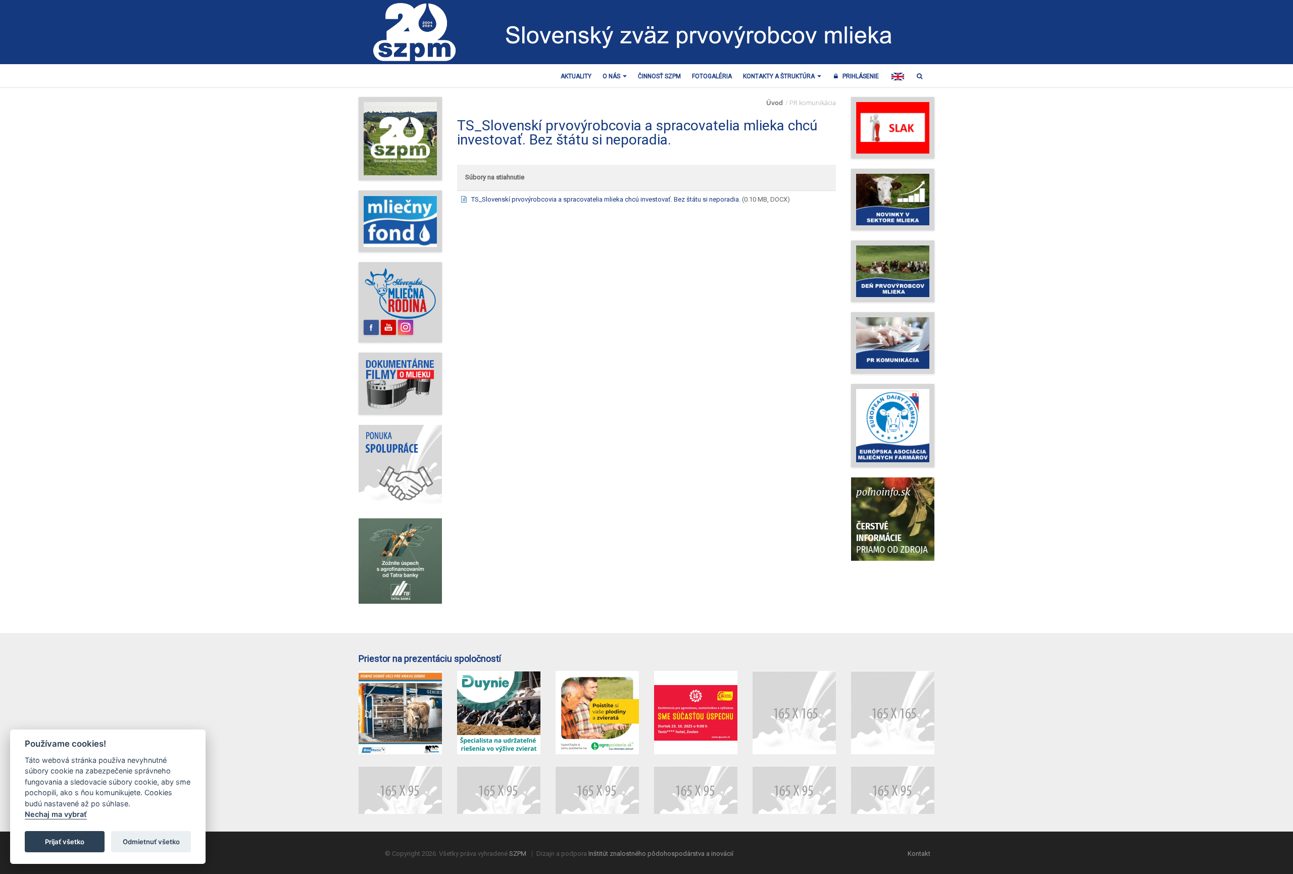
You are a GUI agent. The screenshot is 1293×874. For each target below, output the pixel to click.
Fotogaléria (712, 76)
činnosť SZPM (659, 76)
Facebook (371, 327)
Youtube (388, 327)
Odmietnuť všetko (151, 842)
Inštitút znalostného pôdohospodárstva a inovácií (660, 853)
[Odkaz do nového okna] (400, 293)
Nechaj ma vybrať (56, 814)
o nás (612, 76)
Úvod (774, 102)
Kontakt (919, 853)
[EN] (898, 76)
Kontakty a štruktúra (779, 76)
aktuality (576, 76)
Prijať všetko (64, 842)
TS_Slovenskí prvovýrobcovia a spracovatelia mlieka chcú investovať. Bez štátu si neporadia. (605, 199)
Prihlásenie (858, 76)
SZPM (517, 853)
